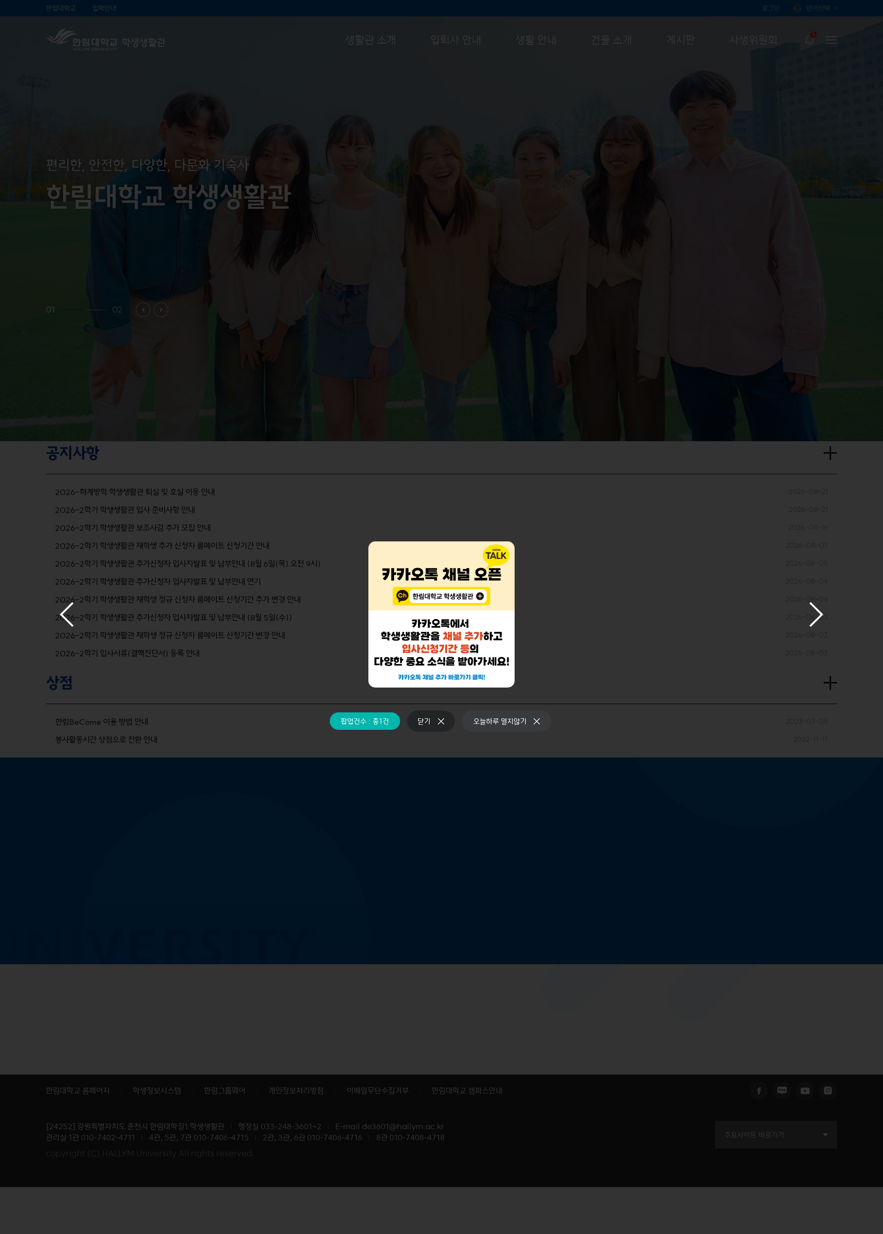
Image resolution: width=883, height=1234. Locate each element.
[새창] (441, 614)
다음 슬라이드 (816, 614)
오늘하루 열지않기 (500, 721)
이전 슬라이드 (67, 614)
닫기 (424, 721)
